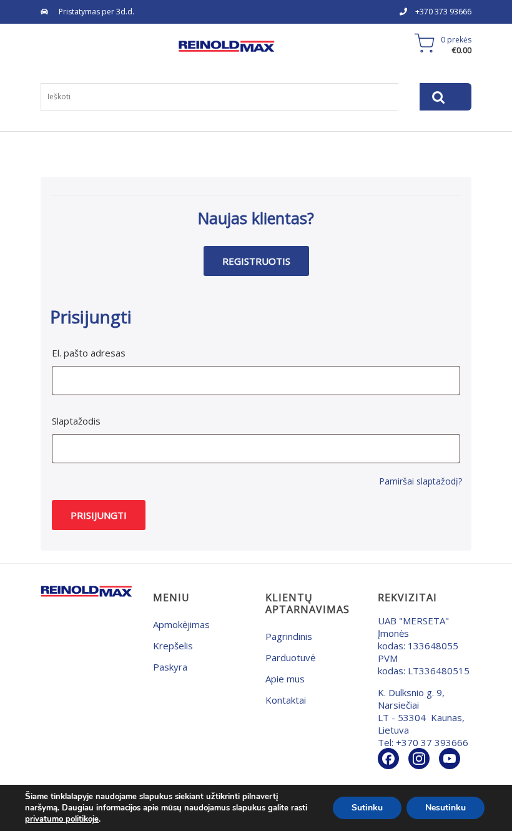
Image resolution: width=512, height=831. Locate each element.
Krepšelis (173, 645)
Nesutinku (445, 808)
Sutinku (367, 808)
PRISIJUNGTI (99, 515)
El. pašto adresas (89, 353)
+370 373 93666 (443, 11)
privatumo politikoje (62, 819)
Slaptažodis (76, 421)
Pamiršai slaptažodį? (420, 481)
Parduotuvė (290, 657)
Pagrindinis (288, 636)
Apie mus (285, 678)
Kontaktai (285, 700)
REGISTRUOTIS (256, 261)
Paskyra (170, 667)
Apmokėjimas (181, 624)
